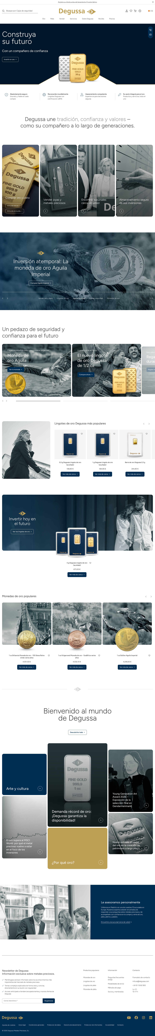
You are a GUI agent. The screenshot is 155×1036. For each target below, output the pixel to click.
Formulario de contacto (141, 977)
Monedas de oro (89, 977)
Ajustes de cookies (8, 1025)
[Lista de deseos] (131, 11)
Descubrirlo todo (76, 732)
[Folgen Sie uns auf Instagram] (143, 1018)
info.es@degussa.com (141, 981)
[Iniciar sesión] (127, 11)
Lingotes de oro (89, 981)
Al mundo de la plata (14, 211)
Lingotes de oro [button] (63, 298)
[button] (140, 11)
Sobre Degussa (87, 19)
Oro (43, 19)
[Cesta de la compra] (135, 11)
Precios (112, 19)
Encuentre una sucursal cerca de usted (115, 922)
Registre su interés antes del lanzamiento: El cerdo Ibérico (77, 2)
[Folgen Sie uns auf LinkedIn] (151, 1018)
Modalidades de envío (116, 984)
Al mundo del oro (13, 206)
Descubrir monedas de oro (40, 283)
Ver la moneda (14, 370)
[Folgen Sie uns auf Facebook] (136, 1018)
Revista (101, 19)
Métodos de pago (114, 988)
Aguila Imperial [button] (79, 298)
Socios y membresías (115, 992)
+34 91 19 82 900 (139, 985)
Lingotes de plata (89, 985)
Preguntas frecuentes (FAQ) (116, 978)
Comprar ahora (84, 375)
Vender (62, 19)
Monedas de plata (89, 989)
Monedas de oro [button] (113, 298)
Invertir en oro (9, 59)
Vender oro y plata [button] (45, 298)
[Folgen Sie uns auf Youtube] (129, 1018)
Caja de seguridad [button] (96, 298)
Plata (52, 19)
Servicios (73, 19)
